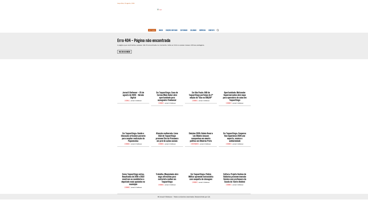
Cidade (161, 103)
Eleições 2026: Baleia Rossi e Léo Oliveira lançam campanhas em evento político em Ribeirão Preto (201, 137)
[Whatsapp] (236, 3)
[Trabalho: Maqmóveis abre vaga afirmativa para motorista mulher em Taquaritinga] (167, 161)
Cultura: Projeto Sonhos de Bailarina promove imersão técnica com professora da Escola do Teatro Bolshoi (234, 178)
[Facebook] (227, 3)
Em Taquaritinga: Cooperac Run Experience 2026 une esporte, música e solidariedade (234, 137)
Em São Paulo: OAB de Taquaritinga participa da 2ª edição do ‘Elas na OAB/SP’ (201, 95)
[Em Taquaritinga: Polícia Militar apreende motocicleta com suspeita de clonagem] (201, 161)
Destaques (195, 144)
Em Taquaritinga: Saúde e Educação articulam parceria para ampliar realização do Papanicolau (133, 137)
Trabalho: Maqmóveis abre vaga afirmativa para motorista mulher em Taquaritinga (167, 178)
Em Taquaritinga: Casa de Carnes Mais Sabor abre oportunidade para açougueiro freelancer (167, 96)
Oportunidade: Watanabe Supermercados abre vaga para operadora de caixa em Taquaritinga (235, 96)
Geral (127, 100)
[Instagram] (231, 3)
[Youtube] (244, 3)
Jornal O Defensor (136, 100)
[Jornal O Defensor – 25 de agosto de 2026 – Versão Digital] (133, 79)
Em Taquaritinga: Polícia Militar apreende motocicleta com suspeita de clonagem (201, 177)
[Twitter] (240, 3)
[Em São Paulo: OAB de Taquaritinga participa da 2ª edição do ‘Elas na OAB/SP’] (201, 79)
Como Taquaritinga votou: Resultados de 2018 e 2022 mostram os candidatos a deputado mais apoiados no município (133, 179)
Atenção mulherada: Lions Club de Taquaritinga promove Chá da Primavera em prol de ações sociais (167, 137)
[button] (217, 30)
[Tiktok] (249, 3)
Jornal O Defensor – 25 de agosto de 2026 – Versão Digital (133, 95)
